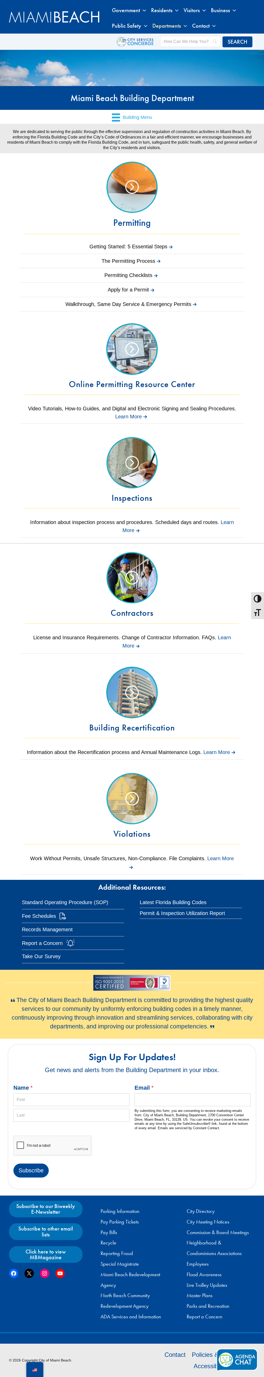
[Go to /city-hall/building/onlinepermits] (132, 358)
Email (144, 1087)
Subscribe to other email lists (45, 1231)
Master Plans (199, 1295)
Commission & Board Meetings (218, 1232)
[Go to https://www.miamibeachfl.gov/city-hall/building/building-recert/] (132, 701)
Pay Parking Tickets (120, 1222)
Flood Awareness (204, 1274)
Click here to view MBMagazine (46, 1254)
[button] (143, 10)
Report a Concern (204, 1316)
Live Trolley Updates (207, 1285)
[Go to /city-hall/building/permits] (132, 197)
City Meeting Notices (208, 1222)
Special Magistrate (120, 1264)
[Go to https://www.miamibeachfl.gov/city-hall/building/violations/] (132, 808)
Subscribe (31, 1170)
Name (23, 1087)
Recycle (108, 1243)
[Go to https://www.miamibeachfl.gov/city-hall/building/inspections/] (132, 472)
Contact (175, 1354)
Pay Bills (109, 1232)
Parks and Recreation (208, 1306)
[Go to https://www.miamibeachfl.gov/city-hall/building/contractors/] (132, 587)
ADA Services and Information (131, 1316)
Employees (198, 1264)
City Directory (200, 1211)
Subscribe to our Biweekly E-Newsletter (45, 1209)
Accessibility (210, 1366)
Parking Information (120, 1211)
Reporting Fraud (117, 1253)
